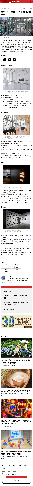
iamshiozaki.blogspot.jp (8, 282)
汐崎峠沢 (3, 55)
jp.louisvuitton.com (6, 37)
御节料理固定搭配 (9, 309)
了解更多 (16, 480)
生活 (25, 465)
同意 (16, 477)
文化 (14, 465)
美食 (8, 465)
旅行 (3, 465)
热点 (19, 465)
